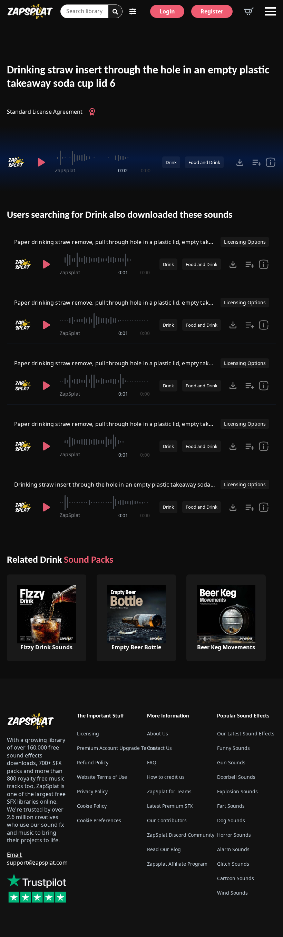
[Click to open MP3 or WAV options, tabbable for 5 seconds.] (240, 162)
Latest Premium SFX (170, 806)
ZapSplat (65, 170)
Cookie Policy (92, 806)
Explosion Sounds (237, 791)
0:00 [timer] (145, 170)
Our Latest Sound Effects (245, 733)
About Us (157, 733)
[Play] (41, 162)
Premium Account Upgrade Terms (106, 748)
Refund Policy (92, 762)
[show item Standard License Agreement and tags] (270, 162)
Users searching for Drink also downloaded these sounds (119, 215)
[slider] (102, 158)
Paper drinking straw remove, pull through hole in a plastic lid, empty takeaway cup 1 (128, 242)
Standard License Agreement (44, 111)
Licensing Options (245, 241)
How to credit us (166, 777)
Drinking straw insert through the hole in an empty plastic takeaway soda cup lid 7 (124, 484)
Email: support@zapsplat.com (37, 858)
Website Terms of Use (102, 777)
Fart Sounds (231, 806)
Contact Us (159, 748)
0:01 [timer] (123, 272)
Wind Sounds (232, 892)
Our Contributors (167, 820)
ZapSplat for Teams (169, 791)
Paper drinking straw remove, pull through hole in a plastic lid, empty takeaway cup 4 (128, 302)
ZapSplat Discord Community (176, 835)
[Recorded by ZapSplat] (17, 162)
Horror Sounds (234, 835)
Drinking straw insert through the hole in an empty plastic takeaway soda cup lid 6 (138, 77)
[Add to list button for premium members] (257, 162)
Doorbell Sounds (236, 777)
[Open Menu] (270, 11)
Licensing (88, 733)
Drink (171, 162)
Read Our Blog (164, 849)
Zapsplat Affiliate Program (176, 863)
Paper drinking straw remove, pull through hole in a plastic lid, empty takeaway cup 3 (128, 363)
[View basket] (249, 11)
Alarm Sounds (233, 849)
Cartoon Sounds (235, 878)
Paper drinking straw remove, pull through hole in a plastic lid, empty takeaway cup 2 (128, 424)
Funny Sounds (233, 748)
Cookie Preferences (99, 820)
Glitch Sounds (233, 863)
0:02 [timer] (123, 170)
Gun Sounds (231, 762)
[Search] (115, 12)
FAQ (151, 762)
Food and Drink (204, 162)
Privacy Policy (92, 791)
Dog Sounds (231, 820)
